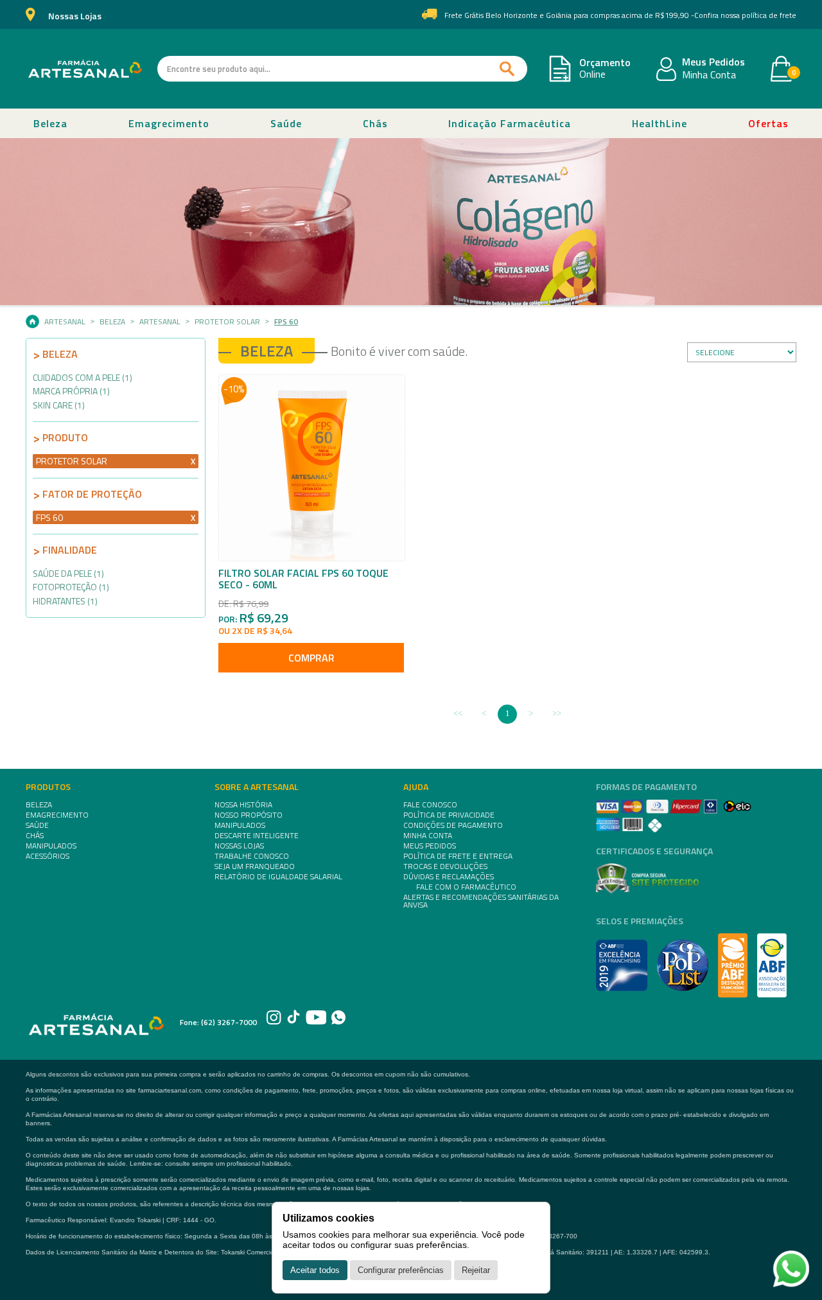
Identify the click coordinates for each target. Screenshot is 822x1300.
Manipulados (239, 825)
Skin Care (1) (59, 405)
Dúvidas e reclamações (448, 877)
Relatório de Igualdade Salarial (278, 877)
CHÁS (35, 835)
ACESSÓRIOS (47, 856)
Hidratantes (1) (65, 601)
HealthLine (659, 123)
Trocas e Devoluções (445, 866)
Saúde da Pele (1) (68, 573)
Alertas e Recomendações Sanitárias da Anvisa (481, 901)
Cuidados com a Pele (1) (82, 377)
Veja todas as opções (193, 461)
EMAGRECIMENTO (57, 815)
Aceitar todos (315, 1270)
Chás (375, 123)
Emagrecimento (168, 123)
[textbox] (342, 69)
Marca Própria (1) (71, 391)
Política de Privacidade (448, 815)
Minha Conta (709, 75)
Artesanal (64, 322)
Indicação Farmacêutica (509, 123)
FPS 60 (286, 322)
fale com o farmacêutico (466, 887)
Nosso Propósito (248, 815)
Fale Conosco (430, 805)
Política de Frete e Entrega (457, 856)
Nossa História (243, 805)
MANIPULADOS (51, 846)
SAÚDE (37, 825)
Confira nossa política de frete (745, 15)
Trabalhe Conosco (251, 856)
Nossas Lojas (74, 16)
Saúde (286, 123)
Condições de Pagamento (453, 825)
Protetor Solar (227, 322)
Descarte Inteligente (256, 835)
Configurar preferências (401, 1270)
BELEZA (39, 805)
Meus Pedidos (713, 62)
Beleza (50, 123)
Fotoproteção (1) (71, 586)
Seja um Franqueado (254, 866)
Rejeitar (476, 1270)
